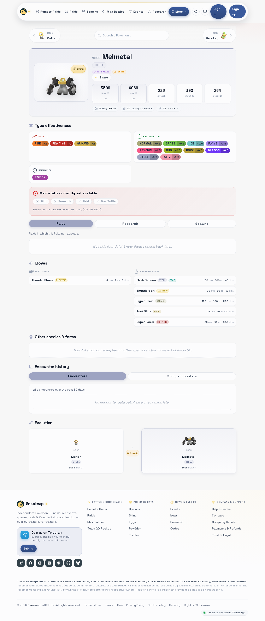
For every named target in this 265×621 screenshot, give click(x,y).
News (174, 515)
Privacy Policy (135, 605)
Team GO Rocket (99, 528)
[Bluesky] (78, 563)
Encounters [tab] (77, 376)
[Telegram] (21, 563)
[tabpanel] (132, 242)
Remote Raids (97, 509)
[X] (49, 563)
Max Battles (95, 522)
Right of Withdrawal (197, 605)
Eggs (132, 522)
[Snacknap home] (25, 11)
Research (176, 522)
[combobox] (131, 35)
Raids (91, 515)
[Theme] (205, 12)
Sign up (235, 11)
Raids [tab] (61, 223)
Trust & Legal (221, 535)
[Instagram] (40, 563)
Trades (134, 535)
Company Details (224, 522)
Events (175, 509)
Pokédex (135, 528)
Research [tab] (130, 223)
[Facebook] (30, 563)
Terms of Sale (114, 605)
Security (175, 605)
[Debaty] (59, 563)
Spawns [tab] (201, 223)
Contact (218, 515)
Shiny (80, 68)
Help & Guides (221, 509)
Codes (174, 528)
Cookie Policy (157, 605)
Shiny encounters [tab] (182, 376)
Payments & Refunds (226, 528)
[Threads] (68, 563)
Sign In (217, 11)
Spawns (134, 509)
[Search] (196, 12)
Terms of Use (92, 605)
